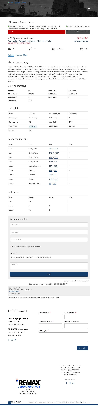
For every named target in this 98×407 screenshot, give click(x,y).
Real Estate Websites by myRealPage (78, 402)
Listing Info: (14, 108)
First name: (44, 313)
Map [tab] (25, 55)
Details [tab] (11, 55)
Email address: (45, 322)
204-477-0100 (14, 292)
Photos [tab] (18, 55)
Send (49, 274)
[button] (9, 340)
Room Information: (17, 138)
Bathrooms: (14, 192)
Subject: (12, 253)
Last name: (69, 313)
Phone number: (71, 322)
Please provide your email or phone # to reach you (25, 246)
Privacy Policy (62, 402)
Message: (43, 330)
